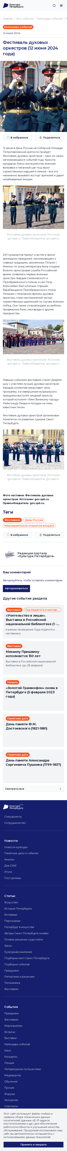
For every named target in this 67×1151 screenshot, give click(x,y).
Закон (8, 945)
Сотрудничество (15, 823)
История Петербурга (18, 908)
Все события (24, 18)
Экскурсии (11, 1100)
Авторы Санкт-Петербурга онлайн (26, 933)
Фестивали (11, 989)
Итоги (8, 872)
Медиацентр (12, 1075)
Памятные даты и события (21, 853)
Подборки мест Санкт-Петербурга (26, 958)
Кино (7, 1050)
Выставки (10, 1038)
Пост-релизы (12, 878)
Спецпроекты (13, 816)
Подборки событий (17, 964)
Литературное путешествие (22, 1069)
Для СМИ (10, 865)
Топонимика (12, 982)
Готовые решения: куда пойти (23, 939)
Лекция (9, 1063)
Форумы (9, 1094)
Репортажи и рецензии (19, 976)
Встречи (9, 1032)
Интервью (10, 914)
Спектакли (11, 1106)
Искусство (11, 902)
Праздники (11, 970)
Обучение (11, 1081)
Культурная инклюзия (18, 952)
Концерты (10, 1056)
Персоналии (12, 921)
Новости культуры (16, 847)
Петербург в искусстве (19, 927)
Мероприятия (13, 1025)
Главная (8, 18)
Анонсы (9, 859)
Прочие (9, 1087)
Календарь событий (50, 18)
